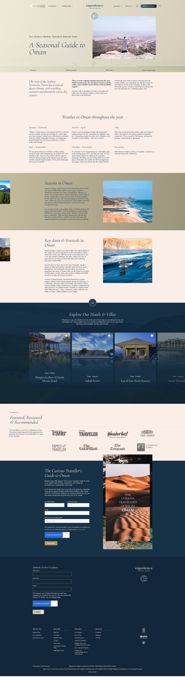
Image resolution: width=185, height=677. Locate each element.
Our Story (56, 635)
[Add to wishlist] (66, 335)
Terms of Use (46, 669)
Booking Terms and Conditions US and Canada (82, 644)
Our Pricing (78, 635)
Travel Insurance (79, 638)
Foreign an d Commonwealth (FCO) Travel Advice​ (81, 652)
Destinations (52, 6)
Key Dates (109, 70)
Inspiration (116, 6)
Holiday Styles (66, 6)
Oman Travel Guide (148, 70)
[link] (143, 574)
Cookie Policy (55, 669)
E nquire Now (36, 632)
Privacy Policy (56, 597)
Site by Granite (93, 672)
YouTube (98, 638)
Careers (56, 640)
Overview (33, 70)
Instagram (98, 635)
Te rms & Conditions (80, 640)
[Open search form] (137, 6)
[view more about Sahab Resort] (92, 360)
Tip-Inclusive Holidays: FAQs (60, 647)
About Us (129, 6)
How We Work (37, 635)
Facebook (98, 632)
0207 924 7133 (37, 6)
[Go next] (156, 358)
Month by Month (71, 70)
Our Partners (78, 632)
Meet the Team (58, 638)
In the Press (57, 643)
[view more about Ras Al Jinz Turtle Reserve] (135, 360)
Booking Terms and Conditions (76, 669)
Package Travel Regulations (120, 669)
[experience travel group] (94, 7)
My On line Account (38, 638)
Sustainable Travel (59, 650)
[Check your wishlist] (159, 6)
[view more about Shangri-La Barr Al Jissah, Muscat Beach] (49, 360)
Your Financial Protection (82, 648)
